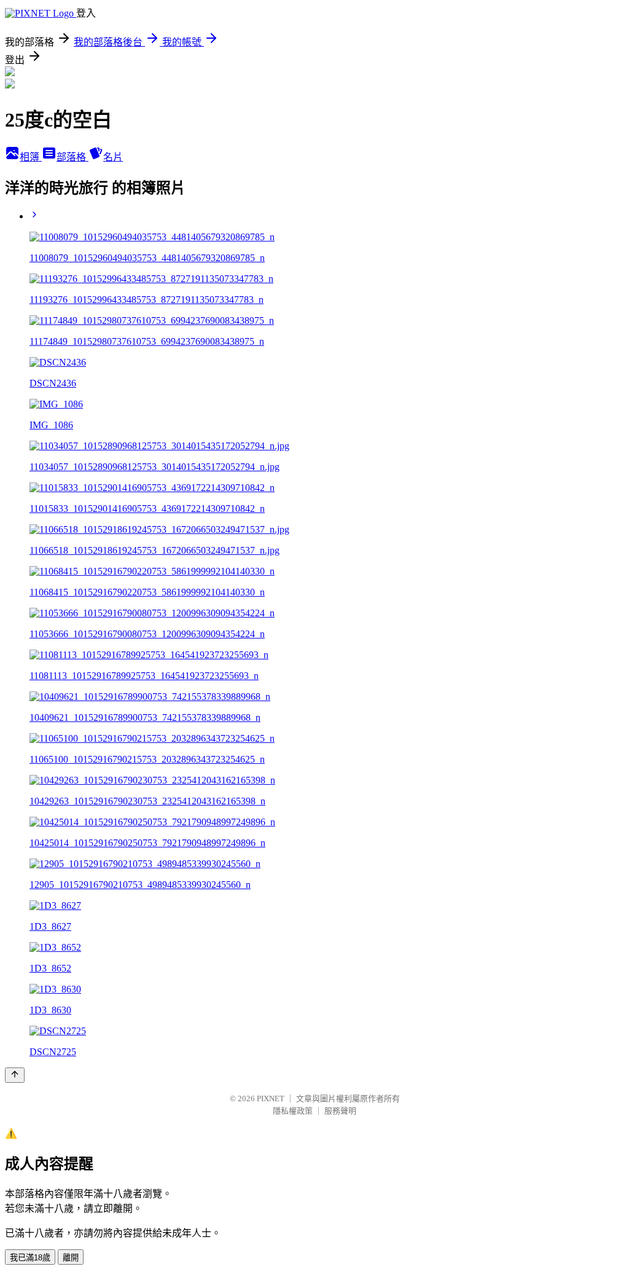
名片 (113, 157)
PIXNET (270, 1098)
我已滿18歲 (30, 1257)
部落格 (72, 157)
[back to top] (15, 1075)
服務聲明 (340, 1110)
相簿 (31, 157)
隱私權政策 (293, 1110)
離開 (71, 1257)
